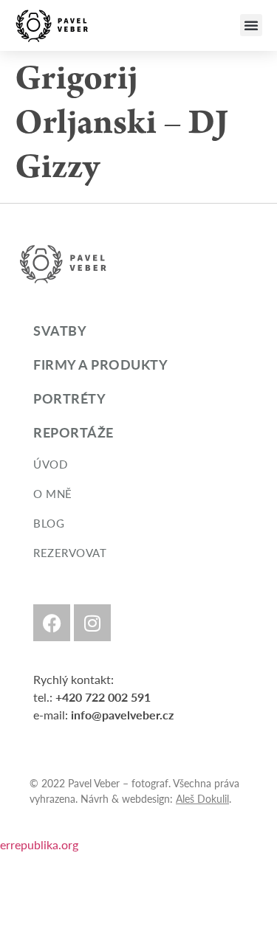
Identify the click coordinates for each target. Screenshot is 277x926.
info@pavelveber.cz (122, 714)
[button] (251, 25)
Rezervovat (69, 552)
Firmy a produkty (100, 364)
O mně (52, 493)
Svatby (59, 330)
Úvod (50, 463)
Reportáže (73, 432)
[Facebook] (51, 622)
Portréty (69, 398)
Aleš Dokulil (202, 798)
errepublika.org (39, 844)
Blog (48, 523)
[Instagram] (92, 622)
